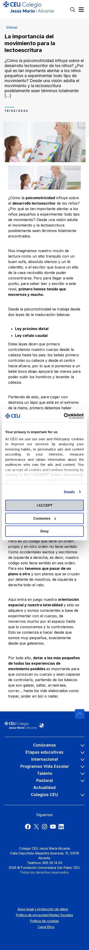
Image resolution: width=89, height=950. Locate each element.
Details (69, 492)
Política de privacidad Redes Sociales (44, 915)
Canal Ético (46, 927)
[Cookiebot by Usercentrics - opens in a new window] (64, 416)
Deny (44, 531)
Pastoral (44, 780)
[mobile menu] (81, 10)
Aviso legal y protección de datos (43, 909)
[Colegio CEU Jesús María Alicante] (28, 9)
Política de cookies (44, 921)
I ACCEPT (44, 505)
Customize (41, 518)
